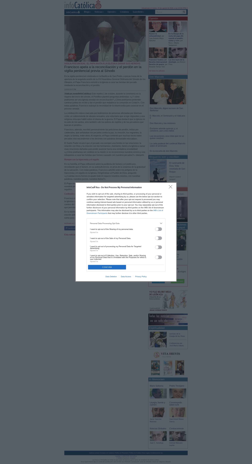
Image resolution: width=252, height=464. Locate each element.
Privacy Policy (141, 276)
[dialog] (126, 232)
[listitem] (126, 223)
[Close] (171, 187)
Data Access (126, 276)
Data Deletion (111, 276)
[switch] (158, 229)
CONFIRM (107, 267)
